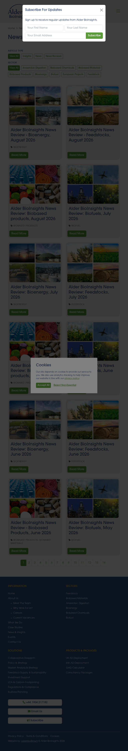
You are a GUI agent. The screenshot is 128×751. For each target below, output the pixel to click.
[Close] (101, 10)
